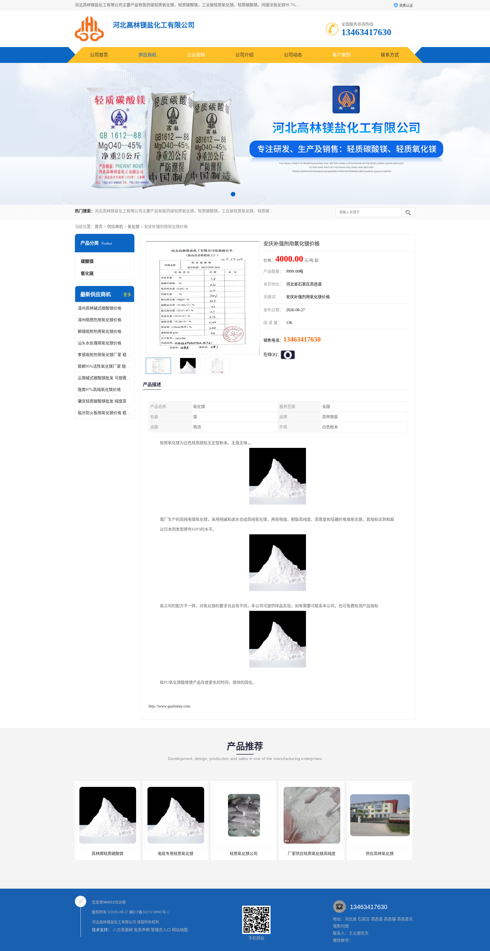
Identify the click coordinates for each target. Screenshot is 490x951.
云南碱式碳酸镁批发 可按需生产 (105, 378)
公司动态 (293, 54)
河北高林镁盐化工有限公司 (114, 922)
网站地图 (180, 930)
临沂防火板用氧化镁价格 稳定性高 (105, 413)
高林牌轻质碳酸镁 (380, 854)
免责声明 (142, 930)
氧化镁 (134, 226)
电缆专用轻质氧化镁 (107, 854)
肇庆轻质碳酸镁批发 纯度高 (102, 401)
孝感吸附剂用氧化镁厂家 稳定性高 (105, 355)
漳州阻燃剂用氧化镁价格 (99, 320)
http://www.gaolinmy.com (169, 706)
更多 (127, 295)
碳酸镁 (87, 261)
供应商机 (147, 54)
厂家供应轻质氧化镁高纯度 (243, 854)
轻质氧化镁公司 (175, 854)
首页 (99, 226)
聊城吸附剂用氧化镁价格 (99, 331)
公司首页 (99, 54)
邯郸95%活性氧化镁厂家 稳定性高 (105, 366)
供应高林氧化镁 (312, 854)
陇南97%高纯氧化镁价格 (99, 389)
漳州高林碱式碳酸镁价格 (99, 308)
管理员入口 (161, 930)
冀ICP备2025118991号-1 (149, 912)
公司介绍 (244, 54)
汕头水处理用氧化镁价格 (99, 343)
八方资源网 (123, 930)
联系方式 (390, 54)
